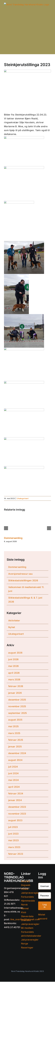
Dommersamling (13, 538)
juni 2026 (13, 659)
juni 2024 (13, 773)
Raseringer (27, 947)
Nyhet (11, 627)
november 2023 (17, 813)
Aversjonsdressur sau (20, 573)
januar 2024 (15, 800)
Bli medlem (27, 928)
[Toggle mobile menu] (50, 50)
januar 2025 (15, 746)
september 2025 (17, 713)
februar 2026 (15, 686)
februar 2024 (15, 793)
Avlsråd (25, 881)
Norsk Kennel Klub (25, 908)
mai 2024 (13, 780)
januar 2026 (15, 693)
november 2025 (17, 706)
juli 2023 (13, 827)
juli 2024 (13, 766)
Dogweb (25, 885)
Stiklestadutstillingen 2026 (23, 580)
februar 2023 (15, 854)
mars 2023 (14, 847)
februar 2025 (15, 740)
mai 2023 (13, 840)
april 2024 (14, 787)
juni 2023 (13, 833)
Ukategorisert (22, 498)
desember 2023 (17, 807)
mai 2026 (13, 666)
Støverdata (27, 916)
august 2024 (15, 760)
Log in (45, 905)
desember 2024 (17, 753)
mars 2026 (14, 679)
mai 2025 (13, 726)
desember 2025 (17, 699)
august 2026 (15, 652)
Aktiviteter (14, 620)
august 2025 (15, 719)
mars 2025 (14, 733)
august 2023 (15, 820)
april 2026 (14, 673)
